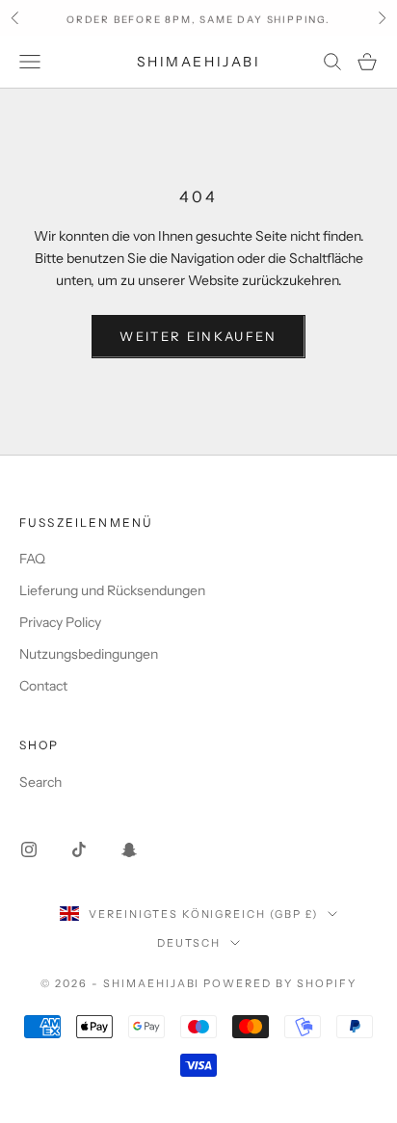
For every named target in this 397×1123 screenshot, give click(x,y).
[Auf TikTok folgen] (79, 849)
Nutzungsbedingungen (88, 654)
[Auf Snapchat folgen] (129, 849)
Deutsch (189, 943)
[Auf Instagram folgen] (29, 849)
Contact (43, 685)
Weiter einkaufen (198, 336)
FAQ (32, 558)
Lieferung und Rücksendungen (112, 590)
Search (40, 782)
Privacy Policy (60, 622)
